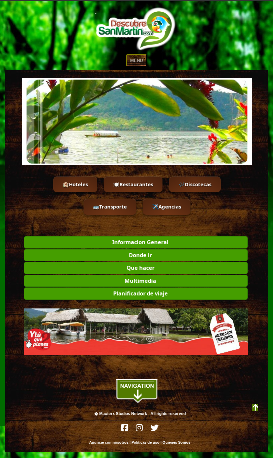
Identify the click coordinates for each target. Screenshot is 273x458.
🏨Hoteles (75, 184)
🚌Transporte (110, 206)
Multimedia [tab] (140, 280)
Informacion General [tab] (140, 242)
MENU (136, 60)
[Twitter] (154, 429)
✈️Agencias (166, 206)
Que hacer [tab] (140, 267)
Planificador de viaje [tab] (140, 293)
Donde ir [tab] (140, 255)
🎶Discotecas (194, 184)
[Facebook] (125, 429)
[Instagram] (140, 429)
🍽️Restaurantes (133, 184)
